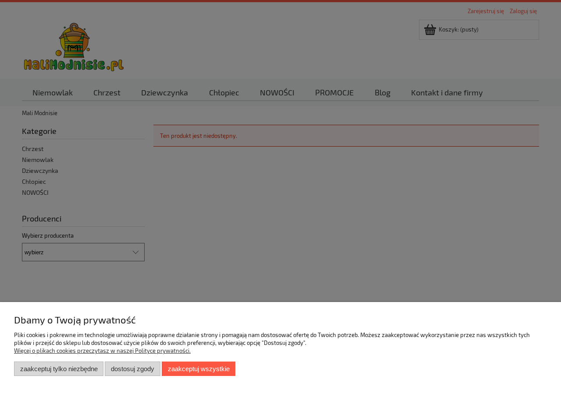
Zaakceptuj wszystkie (199, 368)
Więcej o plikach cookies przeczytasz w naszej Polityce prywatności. (102, 350)
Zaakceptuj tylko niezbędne (59, 368)
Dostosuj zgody (132, 368)
